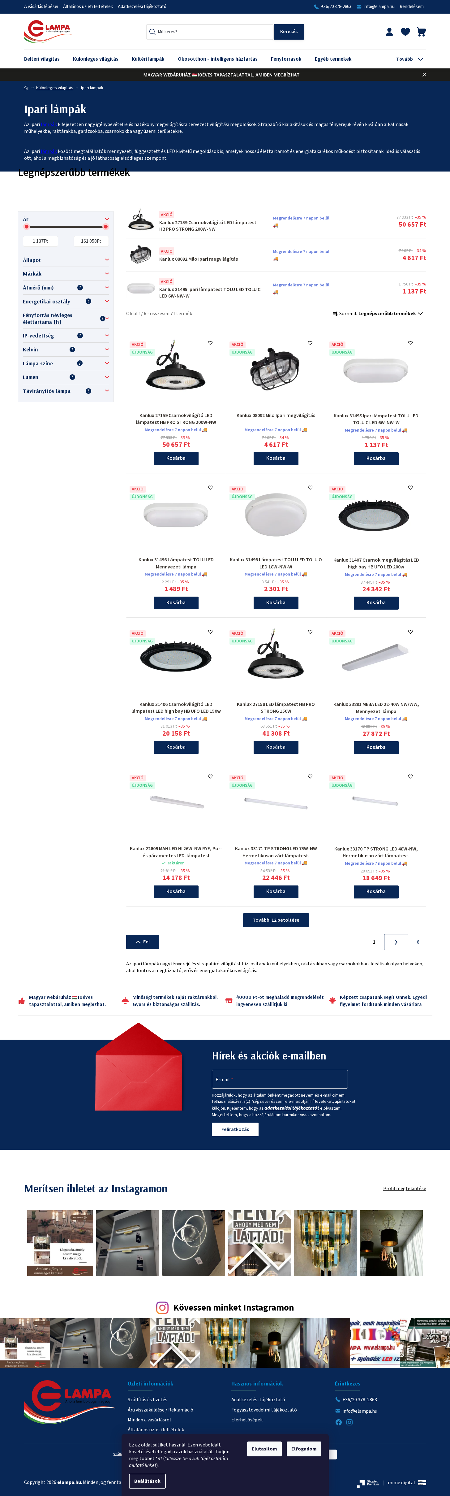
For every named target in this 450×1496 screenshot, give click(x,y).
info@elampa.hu (379, 6)
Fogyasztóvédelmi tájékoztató (264, 1410)
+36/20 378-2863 (336, 6)
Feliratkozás (235, 1129)
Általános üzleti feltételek (88, 6)
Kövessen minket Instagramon (234, 1308)
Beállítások (147, 1481)
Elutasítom (264, 1449)
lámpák (49, 124)
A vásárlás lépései (41, 6)
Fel (146, 941)
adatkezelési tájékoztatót (291, 1108)
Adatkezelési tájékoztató (142, 6)
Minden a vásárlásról (149, 1419)
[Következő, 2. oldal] (396, 942)
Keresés (289, 32)
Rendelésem (412, 6)
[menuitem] (46, 59)
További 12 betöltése (276, 920)
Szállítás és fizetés (147, 1399)
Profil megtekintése (404, 1188)
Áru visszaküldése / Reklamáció (160, 1410)
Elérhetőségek (247, 1419)
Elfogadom (304, 1449)
